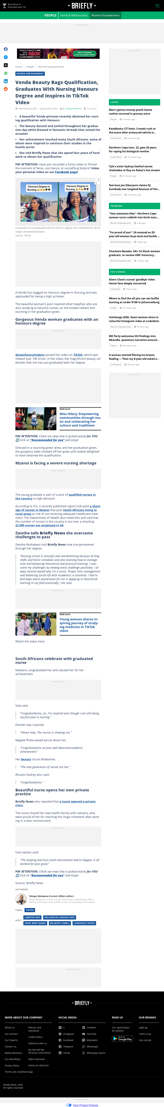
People (51, 15)
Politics (114, 345)
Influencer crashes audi (59, 917)
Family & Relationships (74, 15)
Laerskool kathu (84, 923)
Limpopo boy (32, 917)
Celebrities (115, 289)
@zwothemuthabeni (30, 355)
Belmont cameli (60, 923)
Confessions (116, 364)
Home (18, 66)
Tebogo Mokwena (73, 108)
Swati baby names (35, 923)
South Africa (116, 138)
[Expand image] (97, 182)
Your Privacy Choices (85, 1105)
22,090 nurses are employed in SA (39, 525)
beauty (26, 759)
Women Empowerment (105, 15)
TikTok (77, 355)
